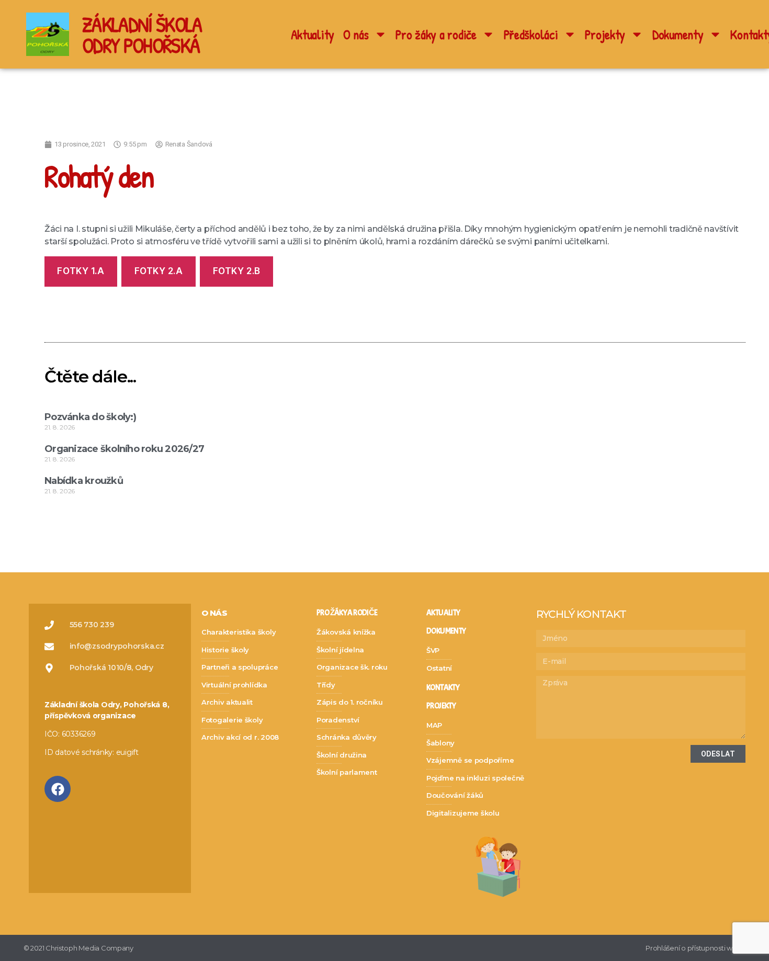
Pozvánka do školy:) (90, 417)
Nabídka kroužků (83, 481)
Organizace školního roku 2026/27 (124, 449)
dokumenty (446, 631)
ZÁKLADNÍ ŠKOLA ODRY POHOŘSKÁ (142, 34)
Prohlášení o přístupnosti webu (695, 948)
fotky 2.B (237, 271)
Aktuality (313, 34)
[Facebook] (57, 789)
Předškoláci (531, 34)
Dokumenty (678, 34)
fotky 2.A (158, 271)
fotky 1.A (80, 271)
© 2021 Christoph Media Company (78, 948)
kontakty (442, 688)
